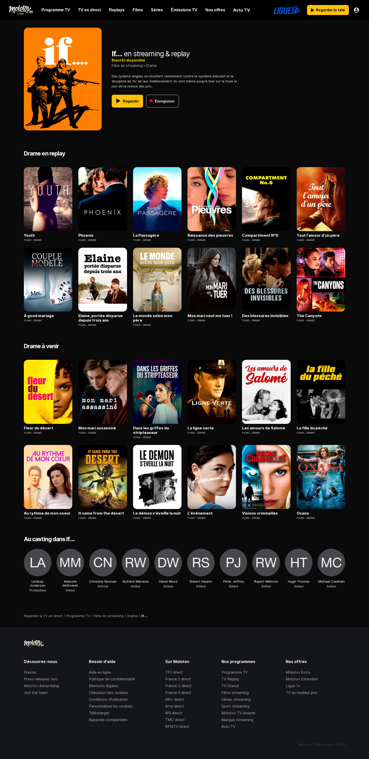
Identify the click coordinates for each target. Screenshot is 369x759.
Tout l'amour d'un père (318, 235)
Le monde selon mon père (152, 318)
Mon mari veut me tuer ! (210, 316)
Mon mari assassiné (97, 428)
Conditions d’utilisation (108, 699)
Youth (29, 235)
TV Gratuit (230, 685)
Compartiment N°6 (260, 235)
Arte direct (174, 706)
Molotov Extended (302, 679)
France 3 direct (178, 685)
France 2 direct (178, 679)
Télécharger (99, 713)
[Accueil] (20, 10)
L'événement (200, 513)
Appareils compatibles (108, 719)
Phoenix (86, 235)
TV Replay (230, 679)
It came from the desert (101, 513)
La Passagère (146, 235)
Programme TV (234, 672)
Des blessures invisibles (265, 316)
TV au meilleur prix (301, 692)
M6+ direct (174, 699)
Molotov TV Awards (238, 713)
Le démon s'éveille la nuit (157, 513)
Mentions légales (103, 685)
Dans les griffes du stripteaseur (151, 430)
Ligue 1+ (293, 685)
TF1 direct (174, 672)
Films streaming (235, 692)
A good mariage (39, 316)
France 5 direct (178, 692)
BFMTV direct (177, 726)
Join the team (36, 692)
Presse (30, 672)
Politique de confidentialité (112, 679)
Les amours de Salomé (263, 428)
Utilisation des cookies (108, 692)
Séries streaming (236, 699)
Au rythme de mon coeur (47, 513)
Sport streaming (235, 706)
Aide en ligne (100, 672)
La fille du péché (312, 428)
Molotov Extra (298, 672)
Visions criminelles (260, 513)
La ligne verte (201, 428)
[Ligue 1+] (287, 10)
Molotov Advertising (41, 685)
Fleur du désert (38, 428)
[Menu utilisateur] (356, 10)
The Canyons (309, 316)
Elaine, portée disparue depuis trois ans (100, 318)
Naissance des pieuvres (210, 235)
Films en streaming (127, 65)
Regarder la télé (330, 10)
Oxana (303, 513)
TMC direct (175, 719)
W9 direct (173, 713)
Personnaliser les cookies (111, 706)
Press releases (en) (41, 679)
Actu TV (228, 726)
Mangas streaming (237, 719)
